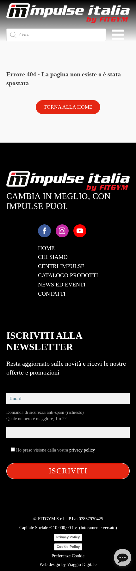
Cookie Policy (68, 546)
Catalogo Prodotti (68, 275)
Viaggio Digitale (81, 564)
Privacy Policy (68, 537)
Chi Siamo (53, 257)
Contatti (51, 294)
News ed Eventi (61, 284)
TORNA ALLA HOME (68, 107)
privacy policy (82, 450)
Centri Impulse (61, 266)
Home (46, 248)
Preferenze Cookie (68, 556)
